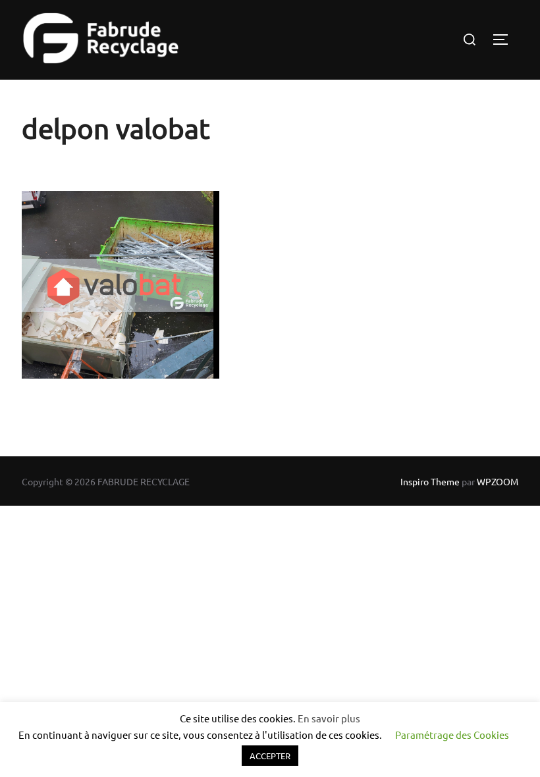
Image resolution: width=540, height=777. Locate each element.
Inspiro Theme (430, 481)
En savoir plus (329, 718)
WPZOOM (497, 481)
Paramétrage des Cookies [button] (452, 734)
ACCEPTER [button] (270, 755)
